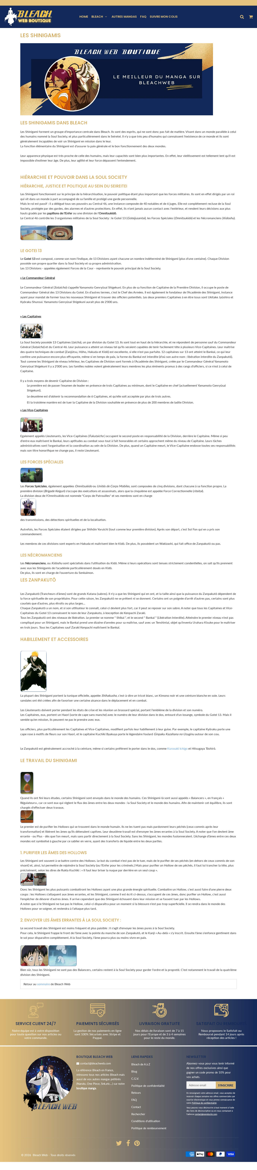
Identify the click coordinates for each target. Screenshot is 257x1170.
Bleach (97, 16)
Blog (134, 1071)
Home (83, 16)
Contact (136, 1107)
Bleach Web (40, 1155)
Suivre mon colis (164, 16)
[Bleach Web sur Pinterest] (137, 1144)
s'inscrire (225, 1085)
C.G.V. (135, 1078)
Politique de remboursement (148, 1128)
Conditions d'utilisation (145, 1121)
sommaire (43, 984)
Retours (136, 1092)
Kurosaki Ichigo (177, 748)
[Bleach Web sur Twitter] (119, 1144)
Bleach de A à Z (140, 1064)
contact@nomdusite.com (206, 1114)
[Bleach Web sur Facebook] (128, 1144)
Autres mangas (124, 16)
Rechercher (138, 1114)
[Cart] (250, 17)
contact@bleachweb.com (95, 1063)
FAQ (143, 16)
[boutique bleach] (116, 114)
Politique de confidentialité (148, 1085)
